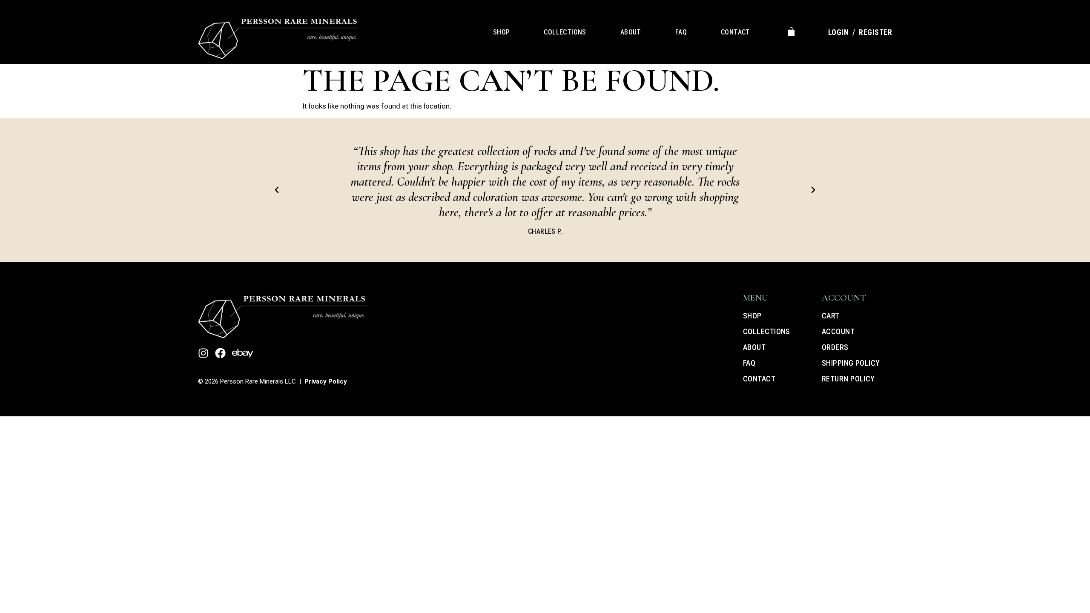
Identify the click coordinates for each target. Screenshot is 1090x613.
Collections (565, 32)
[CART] (791, 32)
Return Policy (848, 378)
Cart (831, 315)
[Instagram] (203, 353)
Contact (735, 32)
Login (838, 32)
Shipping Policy (851, 362)
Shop (501, 32)
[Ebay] (242, 353)
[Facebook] (220, 353)
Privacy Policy (325, 381)
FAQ (681, 32)
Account (838, 331)
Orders (835, 347)
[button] (276, 190)
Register (875, 32)
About (630, 32)
